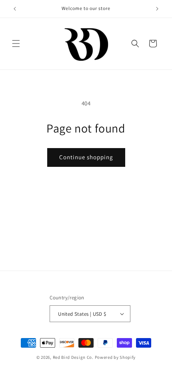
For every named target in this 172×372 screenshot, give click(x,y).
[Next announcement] (157, 9)
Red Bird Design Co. (74, 357)
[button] (16, 43)
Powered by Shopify (115, 357)
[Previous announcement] (15, 9)
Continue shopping (86, 157)
